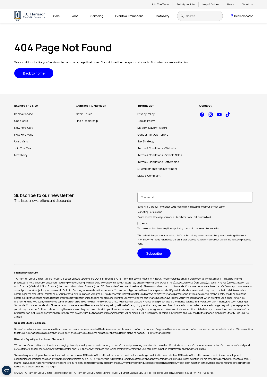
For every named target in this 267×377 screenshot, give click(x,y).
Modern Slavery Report (152, 128)
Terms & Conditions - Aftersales (158, 162)
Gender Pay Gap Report (152, 134)
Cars (56, 16)
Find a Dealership (87, 121)
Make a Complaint (148, 175)
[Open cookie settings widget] (6, 370)
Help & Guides (210, 4)
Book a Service (23, 114)
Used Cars (21, 121)
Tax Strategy (145, 141)
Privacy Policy (145, 114)
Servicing (96, 16)
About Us (247, 4)
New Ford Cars (23, 128)
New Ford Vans (23, 134)
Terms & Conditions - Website (156, 148)
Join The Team (160, 4)
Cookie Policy (146, 121)
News (230, 4)
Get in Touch (84, 114)
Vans (75, 16)
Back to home (34, 73)
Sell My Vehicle (185, 4)
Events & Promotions (129, 16)
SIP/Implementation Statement (157, 169)
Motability (162, 16)
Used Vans (21, 141)
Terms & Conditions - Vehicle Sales (159, 155)
